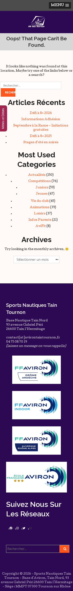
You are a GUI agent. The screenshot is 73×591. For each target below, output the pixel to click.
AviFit (40, 226)
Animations (39, 207)
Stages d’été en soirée (40, 142)
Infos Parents (40, 220)
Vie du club (40, 201)
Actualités (37, 175)
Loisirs (39, 213)
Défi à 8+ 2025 (41, 136)
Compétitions (39, 181)
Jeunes (42, 194)
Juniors (41, 187)
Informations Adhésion (40, 119)
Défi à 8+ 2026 (41, 113)
